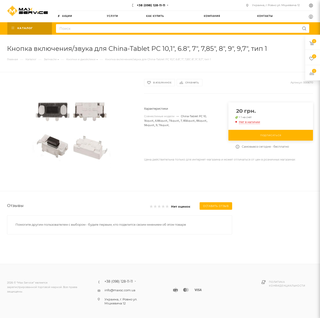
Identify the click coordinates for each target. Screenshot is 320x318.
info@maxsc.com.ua (119, 290)
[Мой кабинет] (311, 17)
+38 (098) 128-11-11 (150, 5)
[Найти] (304, 28)
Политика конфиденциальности (287, 284)
